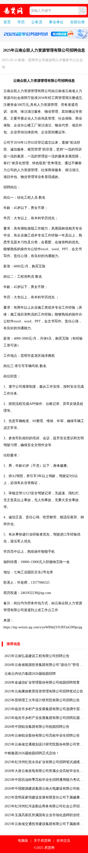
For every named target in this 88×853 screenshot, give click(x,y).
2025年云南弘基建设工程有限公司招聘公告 (36, 656)
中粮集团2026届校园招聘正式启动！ (31, 753)
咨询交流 (63, 840)
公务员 (36, 22)
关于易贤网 (42, 840)
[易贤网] (13, 10)
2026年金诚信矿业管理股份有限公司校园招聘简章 (42, 682)
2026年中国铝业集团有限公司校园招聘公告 (36, 727)
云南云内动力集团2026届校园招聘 (30, 673)
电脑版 (23, 840)
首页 (7, 22)
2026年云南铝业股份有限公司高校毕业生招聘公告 (42, 735)
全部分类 (77, 22)
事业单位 (56, 22)
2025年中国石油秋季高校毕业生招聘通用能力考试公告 (45, 780)
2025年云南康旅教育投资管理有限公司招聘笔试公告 (43, 691)
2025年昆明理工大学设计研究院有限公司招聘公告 (42, 700)
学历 (21, 22)
